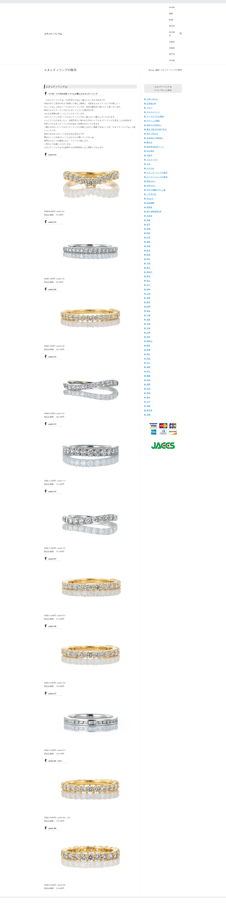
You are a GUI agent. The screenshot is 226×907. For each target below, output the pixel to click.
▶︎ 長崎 (147, 393)
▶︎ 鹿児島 (148, 410)
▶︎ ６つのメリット (152, 112)
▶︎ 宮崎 (147, 406)
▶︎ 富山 (147, 280)
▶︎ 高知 (147, 380)
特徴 (171, 19)
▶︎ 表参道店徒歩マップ (154, 146)
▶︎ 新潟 (147, 276)
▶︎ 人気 (147, 164)
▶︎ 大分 (147, 401)
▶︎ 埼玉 (147, 259)
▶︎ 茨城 (147, 246)
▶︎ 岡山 (147, 354)
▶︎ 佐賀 (147, 388)
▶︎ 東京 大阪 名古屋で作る (155, 129)
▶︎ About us (149, 198)
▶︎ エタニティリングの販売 (155, 172)
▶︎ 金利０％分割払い (153, 125)
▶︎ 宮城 (147, 229)
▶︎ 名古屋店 (149, 151)
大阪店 (172, 41)
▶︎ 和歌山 (148, 341)
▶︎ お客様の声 (150, 103)
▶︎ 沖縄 (147, 414)
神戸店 (172, 54)
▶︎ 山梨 (147, 293)
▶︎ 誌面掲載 (149, 203)
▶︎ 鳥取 (147, 345)
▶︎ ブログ (148, 107)
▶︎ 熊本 (147, 397)
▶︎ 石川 (147, 285)
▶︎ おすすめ (149, 168)
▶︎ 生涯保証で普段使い (154, 138)
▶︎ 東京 (147, 267)
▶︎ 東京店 (148, 142)
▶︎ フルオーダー (151, 159)
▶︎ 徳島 (147, 367)
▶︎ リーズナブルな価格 (154, 116)
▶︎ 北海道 (148, 216)
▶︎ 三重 (147, 315)
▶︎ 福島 (147, 241)
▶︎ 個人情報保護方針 (153, 211)
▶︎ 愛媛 (147, 376)
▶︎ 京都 (147, 324)
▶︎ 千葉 (147, 263)
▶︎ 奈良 (147, 337)
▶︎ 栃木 (147, 250)
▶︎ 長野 (147, 298)
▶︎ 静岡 (147, 306)
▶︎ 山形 (147, 237)
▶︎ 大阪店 (148, 155)
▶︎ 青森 (147, 220)
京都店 (172, 48)
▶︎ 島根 (147, 350)
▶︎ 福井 (147, 289)
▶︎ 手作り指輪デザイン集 (155, 190)
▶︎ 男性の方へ (150, 181)
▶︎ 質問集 (148, 207)
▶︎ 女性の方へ (150, 185)
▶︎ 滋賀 (147, 319)
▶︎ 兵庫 (147, 332)
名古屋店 (172, 34)
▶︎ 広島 (147, 358)
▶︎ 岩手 (147, 224)
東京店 (172, 26)
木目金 (172, 60)
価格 (171, 13)
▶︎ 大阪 (147, 328)
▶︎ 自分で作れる (151, 133)
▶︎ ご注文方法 (150, 194)
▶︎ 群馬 (147, 254)
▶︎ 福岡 (147, 384)
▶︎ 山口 (147, 362)
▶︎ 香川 (147, 371)
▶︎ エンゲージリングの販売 (155, 177)
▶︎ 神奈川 (148, 272)
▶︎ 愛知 (147, 311)
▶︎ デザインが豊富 (152, 120)
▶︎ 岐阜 (147, 302)
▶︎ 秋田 (147, 233)
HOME (172, 7)
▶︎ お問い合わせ (151, 99)
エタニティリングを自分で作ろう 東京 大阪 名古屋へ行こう (114, 33)
